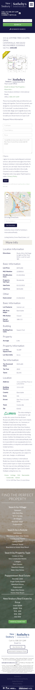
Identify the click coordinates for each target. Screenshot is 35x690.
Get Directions (10, 225)
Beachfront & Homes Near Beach (17, 547)
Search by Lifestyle (17, 529)
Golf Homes (17, 533)
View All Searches (17, 622)
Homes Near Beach (17, 593)
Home (6, 475)
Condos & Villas (17, 556)
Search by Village (17, 507)
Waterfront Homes (17, 567)
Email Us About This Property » (14, 87)
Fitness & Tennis (17, 544)
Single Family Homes (17, 581)
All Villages (17, 519)
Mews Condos (17, 516)
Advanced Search (18, 29)
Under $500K (17, 605)
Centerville (10, 477)
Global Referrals (17, 681)
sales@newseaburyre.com (9, 662)
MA (18, 475)
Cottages (17, 561)
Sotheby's (17, 676)
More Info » (8, 89)
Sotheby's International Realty (17, 679)
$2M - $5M (17, 614)
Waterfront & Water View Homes (18, 536)
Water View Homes (17, 570)
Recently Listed (17, 579)
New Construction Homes (17, 559)
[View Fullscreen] (7, 201)
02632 (17, 477)
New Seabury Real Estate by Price (17, 600)
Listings (13, 475)
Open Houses (17, 564)
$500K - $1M (17, 608)
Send (5, 180)
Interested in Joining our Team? (17, 651)
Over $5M (17, 617)
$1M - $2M (17, 611)
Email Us (4, 13)
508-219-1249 (13, 12)
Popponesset (17, 524)
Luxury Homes (18, 541)
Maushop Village (17, 521)
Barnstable (25, 475)
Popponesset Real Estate (17, 575)
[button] (17, 24)
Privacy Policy (12, 176)
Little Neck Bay (17, 513)
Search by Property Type (17, 552)
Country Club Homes (17, 539)
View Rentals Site (18, 647)
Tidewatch (17, 510)
